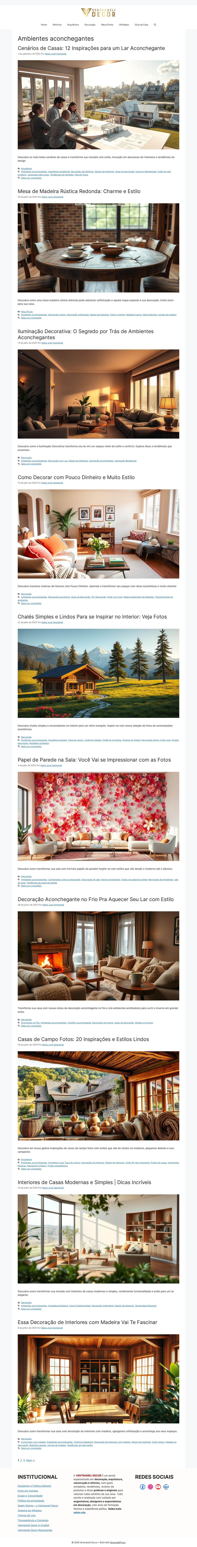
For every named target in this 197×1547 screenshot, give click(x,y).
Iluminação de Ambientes (101, 461)
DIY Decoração (98, 597)
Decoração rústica (57, 314)
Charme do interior (131, 740)
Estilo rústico (158, 1442)
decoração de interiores (82, 171)
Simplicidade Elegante (145, 1305)
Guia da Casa (141, 24)
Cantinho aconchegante (79, 1022)
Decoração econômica (59, 597)
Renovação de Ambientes (160, 879)
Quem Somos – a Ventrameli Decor (38, 1505)
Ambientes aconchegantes (34, 171)
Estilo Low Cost (115, 597)
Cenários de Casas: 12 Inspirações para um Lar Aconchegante (91, 48)
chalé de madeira (93, 740)
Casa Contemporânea (80, 1305)
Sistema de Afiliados (30, 1510)
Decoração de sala (91, 879)
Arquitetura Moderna (58, 1305)
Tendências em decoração (80, 1445)
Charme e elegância (83, 1442)
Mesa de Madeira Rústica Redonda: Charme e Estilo (79, 191)
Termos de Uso (26, 1515)
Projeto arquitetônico (58, 1166)
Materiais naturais (37, 1445)
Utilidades (124, 24)
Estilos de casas (159, 1162)
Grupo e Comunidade (30, 1495)
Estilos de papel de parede (134, 879)
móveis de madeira (167, 314)
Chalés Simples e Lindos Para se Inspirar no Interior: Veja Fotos (92, 617)
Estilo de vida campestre (138, 1162)
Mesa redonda (150, 314)
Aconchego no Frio (30, 1022)
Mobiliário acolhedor (39, 743)
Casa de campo (76, 740)
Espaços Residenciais (146, 171)
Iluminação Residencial (125, 461)
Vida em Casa (81, 174)
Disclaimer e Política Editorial (34, 1485)
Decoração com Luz (58, 461)
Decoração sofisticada (78, 314)
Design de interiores (104, 171)
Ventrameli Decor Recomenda (35, 1530)
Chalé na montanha (111, 740)
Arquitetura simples (57, 740)
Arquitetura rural (56, 1162)
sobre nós (80, 1512)
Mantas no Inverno (144, 1022)
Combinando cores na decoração (64, 879)
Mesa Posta (107, 24)
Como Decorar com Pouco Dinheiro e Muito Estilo (76, 477)
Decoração (90, 24)
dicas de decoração (124, 171)
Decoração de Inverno (102, 1022)
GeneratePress (117, 1542)
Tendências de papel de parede (42, 883)
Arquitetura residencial (59, 171)
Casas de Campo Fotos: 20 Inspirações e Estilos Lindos (83, 1039)
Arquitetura (73, 24)
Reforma (57, 24)
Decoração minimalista (103, 1305)
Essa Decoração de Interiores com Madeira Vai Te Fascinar (87, 1322)
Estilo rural (165, 740)
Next (30, 1460)
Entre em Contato (28, 1490)
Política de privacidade (31, 1500)
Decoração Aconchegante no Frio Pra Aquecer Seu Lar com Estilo (96, 899)
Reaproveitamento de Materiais (139, 597)
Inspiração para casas (38, 174)
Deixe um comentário (31, 178)
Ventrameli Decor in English (33, 1525)
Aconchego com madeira (33, 1442)
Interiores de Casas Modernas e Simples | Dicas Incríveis (84, 1182)
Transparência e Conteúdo (33, 1520)
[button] (155, 24)
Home (44, 24)
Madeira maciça (134, 314)
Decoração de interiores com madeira (112, 1442)
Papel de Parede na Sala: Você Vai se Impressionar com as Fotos (94, 760)
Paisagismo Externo (36, 1166)
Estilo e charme (117, 314)
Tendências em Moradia (61, 174)
